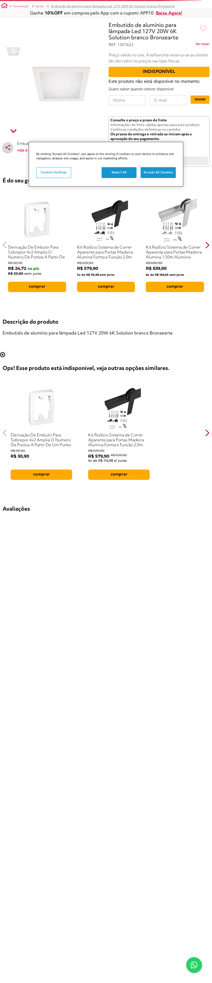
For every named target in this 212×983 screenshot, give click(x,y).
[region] (106, 164)
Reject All (119, 172)
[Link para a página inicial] (4, 6)
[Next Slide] (207, 245)
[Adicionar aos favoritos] (203, 29)
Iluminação (21, 6)
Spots (39, 6)
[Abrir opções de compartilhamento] (8, 147)
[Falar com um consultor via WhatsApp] (194, 965)
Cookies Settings (54, 172)
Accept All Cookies (158, 172)
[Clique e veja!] (202, 45)
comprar (37, 287)
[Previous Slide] (5, 245)
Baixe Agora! (169, 13)
